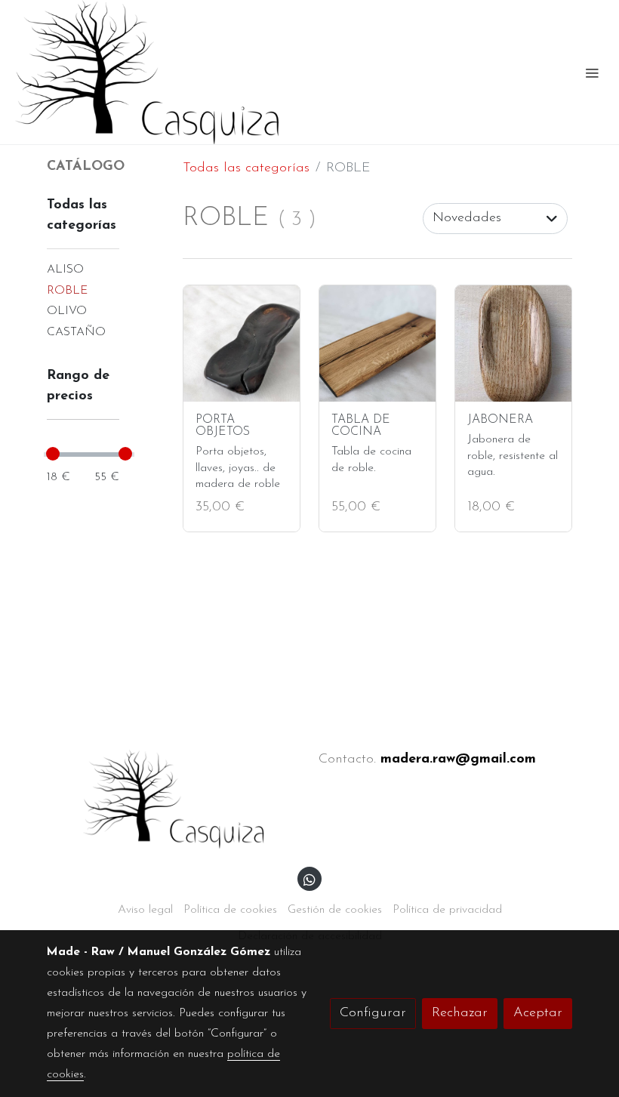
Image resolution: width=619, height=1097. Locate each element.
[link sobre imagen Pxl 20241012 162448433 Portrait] (377, 343)
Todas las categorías (246, 168)
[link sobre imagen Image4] (513, 343)
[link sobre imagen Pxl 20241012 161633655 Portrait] (241, 343)
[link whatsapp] (309, 879)
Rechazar (460, 1013)
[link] (147, 72)
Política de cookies (230, 910)
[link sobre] (173, 799)
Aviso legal (145, 910)
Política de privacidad (447, 910)
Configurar (373, 1013)
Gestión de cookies (335, 910)
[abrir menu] (592, 72)
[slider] (53, 454)
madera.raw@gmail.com (458, 759)
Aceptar (537, 1013)
